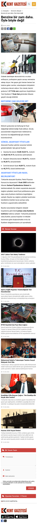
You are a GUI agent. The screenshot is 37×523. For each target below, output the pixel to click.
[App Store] (21, 517)
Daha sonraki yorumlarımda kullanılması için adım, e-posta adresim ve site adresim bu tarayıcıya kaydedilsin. (19, 483)
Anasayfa (6, 11)
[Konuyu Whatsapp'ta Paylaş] (14, 28)
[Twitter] (5, 521)
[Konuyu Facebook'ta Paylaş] (8, 28)
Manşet (19, 11)
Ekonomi (13, 11)
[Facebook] (2, 521)
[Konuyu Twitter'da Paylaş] (11, 28)
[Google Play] (7, 517)
